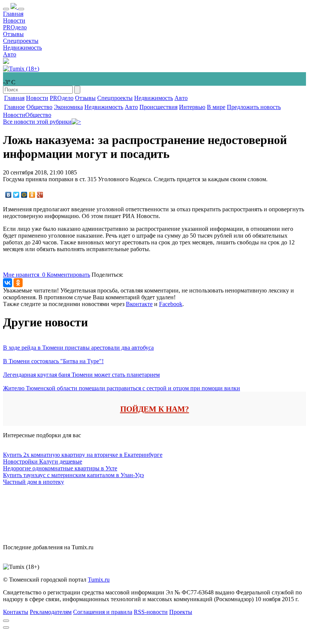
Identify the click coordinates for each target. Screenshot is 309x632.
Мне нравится (24, 274)
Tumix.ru (99, 579)
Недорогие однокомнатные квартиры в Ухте (60, 468)
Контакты (15, 612)
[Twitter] (16, 195)
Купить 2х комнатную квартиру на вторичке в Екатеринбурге (82, 455)
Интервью (192, 107)
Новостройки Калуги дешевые (42, 461)
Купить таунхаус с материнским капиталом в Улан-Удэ (73, 475)
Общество (39, 107)
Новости (14, 20)
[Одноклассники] (32, 195)
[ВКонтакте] (8, 195)
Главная (13, 14)
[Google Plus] (40, 195)
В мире (216, 107)
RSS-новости (151, 612)
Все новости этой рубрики (37, 121)
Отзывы (13, 34)
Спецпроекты (20, 41)
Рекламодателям (51, 612)
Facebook (170, 304)
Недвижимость (22, 47)
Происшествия (158, 107)
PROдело (15, 27)
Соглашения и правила (102, 612)
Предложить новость (254, 107)
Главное (14, 107)
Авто (9, 54)
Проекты (180, 612)
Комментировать (68, 274)
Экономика (68, 107)
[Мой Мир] (24, 195)
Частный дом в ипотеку (33, 482)
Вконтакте (139, 304)
